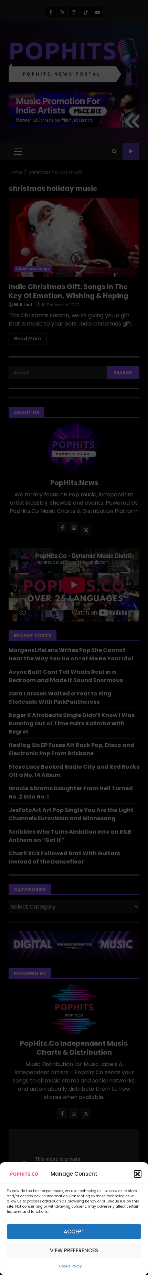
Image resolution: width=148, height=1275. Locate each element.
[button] (137, 1173)
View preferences (74, 1250)
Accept (74, 1231)
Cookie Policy (70, 1266)
